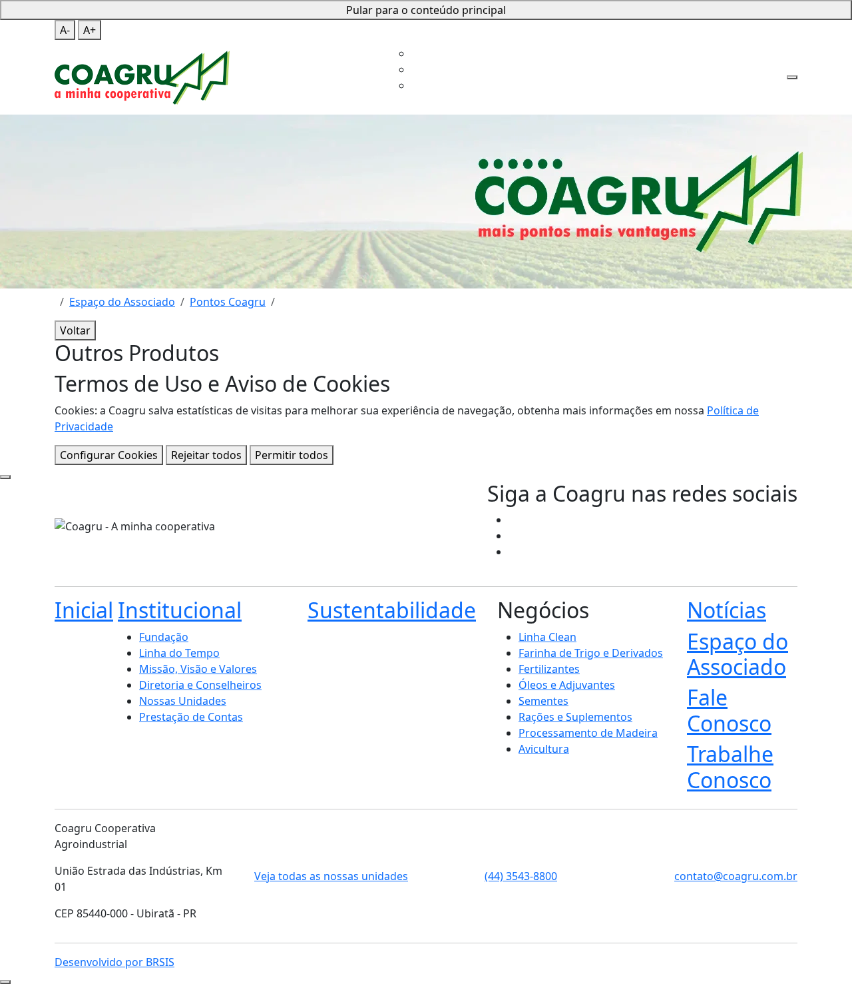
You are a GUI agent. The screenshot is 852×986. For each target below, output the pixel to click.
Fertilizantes (549, 669)
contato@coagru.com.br (735, 876)
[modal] (5, 477)
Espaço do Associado (597, 34)
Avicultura (544, 748)
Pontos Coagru (228, 301)
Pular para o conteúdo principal (426, 10)
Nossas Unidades (182, 701)
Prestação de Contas (191, 717)
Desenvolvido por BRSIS (114, 962)
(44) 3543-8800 (521, 876)
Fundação (163, 637)
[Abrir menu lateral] (792, 77)
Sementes (543, 701)
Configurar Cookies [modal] (109, 455)
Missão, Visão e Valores (198, 669)
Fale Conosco (683, 34)
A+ (89, 30)
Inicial (314, 34)
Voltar (75, 330)
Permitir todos (291, 455)
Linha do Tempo (179, 653)
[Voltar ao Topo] (5, 982)
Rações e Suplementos (575, 717)
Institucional (361, 34)
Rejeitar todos (206, 455)
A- (65, 30)
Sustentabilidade (444, 34)
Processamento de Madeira (588, 733)
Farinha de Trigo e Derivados (591, 653)
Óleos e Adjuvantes (567, 685)
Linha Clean (547, 637)
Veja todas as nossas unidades (331, 876)
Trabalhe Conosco (411, 69)
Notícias (726, 610)
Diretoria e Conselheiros (200, 685)
